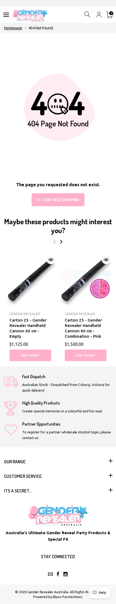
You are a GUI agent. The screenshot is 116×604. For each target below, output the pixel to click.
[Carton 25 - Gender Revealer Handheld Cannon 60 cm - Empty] (30, 280)
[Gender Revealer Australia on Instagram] (65, 574)
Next (61, 242)
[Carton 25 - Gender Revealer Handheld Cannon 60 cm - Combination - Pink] (85, 280)
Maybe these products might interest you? (58, 225)
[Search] (87, 14)
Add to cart (30, 355)
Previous (54, 242)
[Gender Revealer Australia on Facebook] (58, 574)
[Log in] (98, 14)
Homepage (13, 28)
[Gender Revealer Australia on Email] (50, 574)
